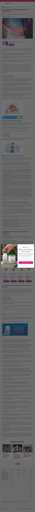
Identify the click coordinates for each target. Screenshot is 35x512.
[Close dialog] (33, 245)
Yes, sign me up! (25, 262)
